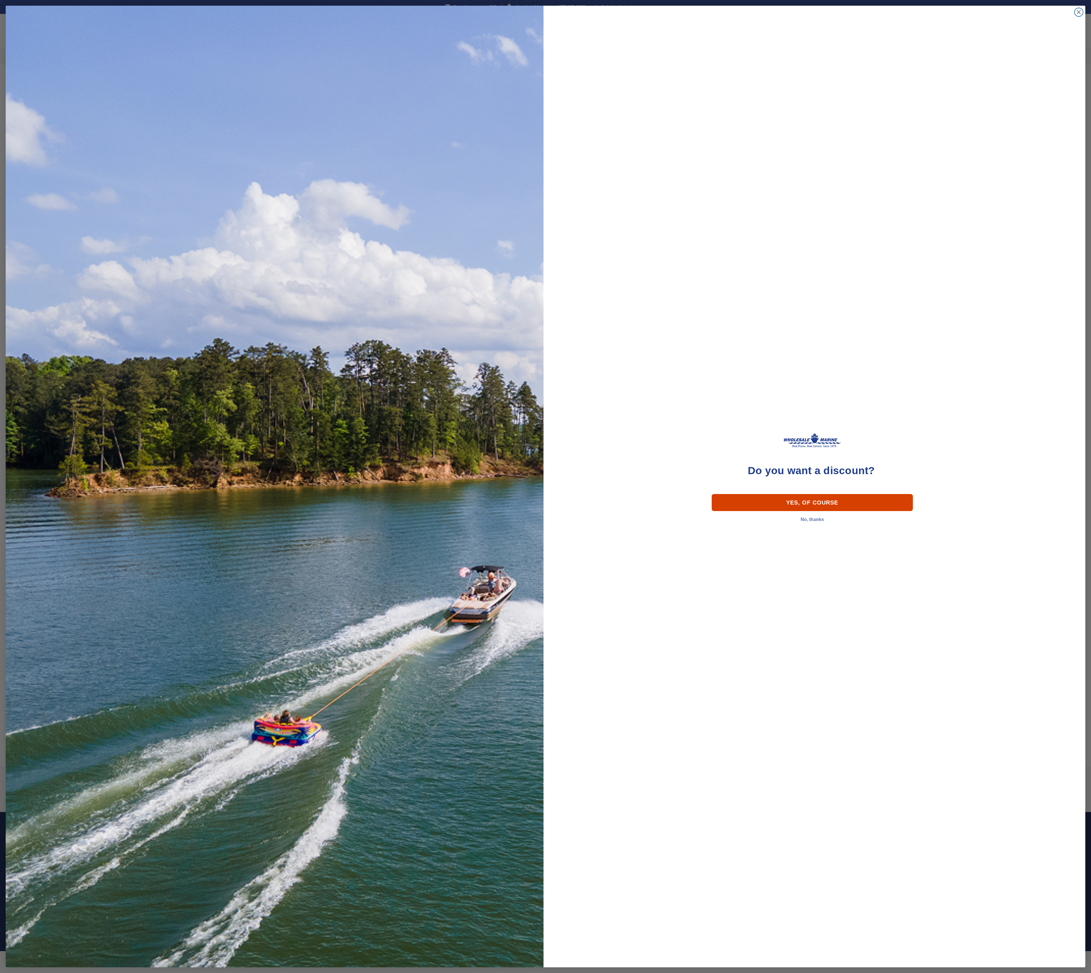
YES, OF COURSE (812, 502)
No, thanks (812, 519)
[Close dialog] (1079, 12)
